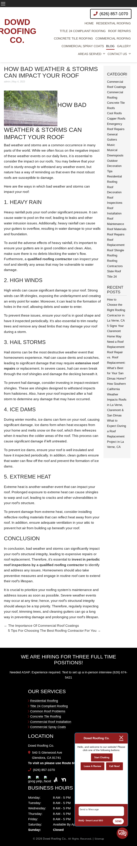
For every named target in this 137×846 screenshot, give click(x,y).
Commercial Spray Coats (83, 46)
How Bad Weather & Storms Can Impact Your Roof (51, 72)
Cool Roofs (114, 113)
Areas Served (89, 54)
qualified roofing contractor (49, 259)
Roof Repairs (119, 31)
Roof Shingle (115, 250)
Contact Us (117, 54)
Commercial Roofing (113, 38)
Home (89, 23)
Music (111, 145)
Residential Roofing (113, 23)
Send (118, 821)
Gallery (124, 46)
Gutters (112, 139)
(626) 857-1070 (113, 13)
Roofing (112, 255)
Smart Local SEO (94, 820)
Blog (110, 46)
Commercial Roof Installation (50, 722)
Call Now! (114, 766)
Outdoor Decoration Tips (114, 166)
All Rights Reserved (79, 838)
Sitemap (99, 838)
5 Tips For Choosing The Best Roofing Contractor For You (54, 630)
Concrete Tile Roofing (73, 38)
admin (7, 81)
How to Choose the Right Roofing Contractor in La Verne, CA (116, 310)
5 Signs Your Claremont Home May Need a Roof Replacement (116, 336)
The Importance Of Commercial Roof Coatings (41, 625)
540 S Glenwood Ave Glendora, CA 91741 (47, 755)
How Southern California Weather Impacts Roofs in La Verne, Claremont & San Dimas (116, 399)
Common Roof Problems (47, 711)
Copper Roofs (116, 118)
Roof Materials (116, 229)
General (112, 134)
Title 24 (112, 276)
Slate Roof (114, 271)
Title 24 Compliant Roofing (83, 31)
